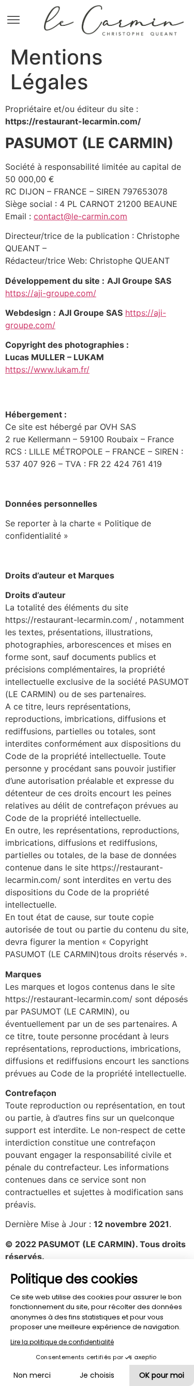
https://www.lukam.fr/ (47, 369)
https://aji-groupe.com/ (50, 293)
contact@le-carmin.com (80, 216)
